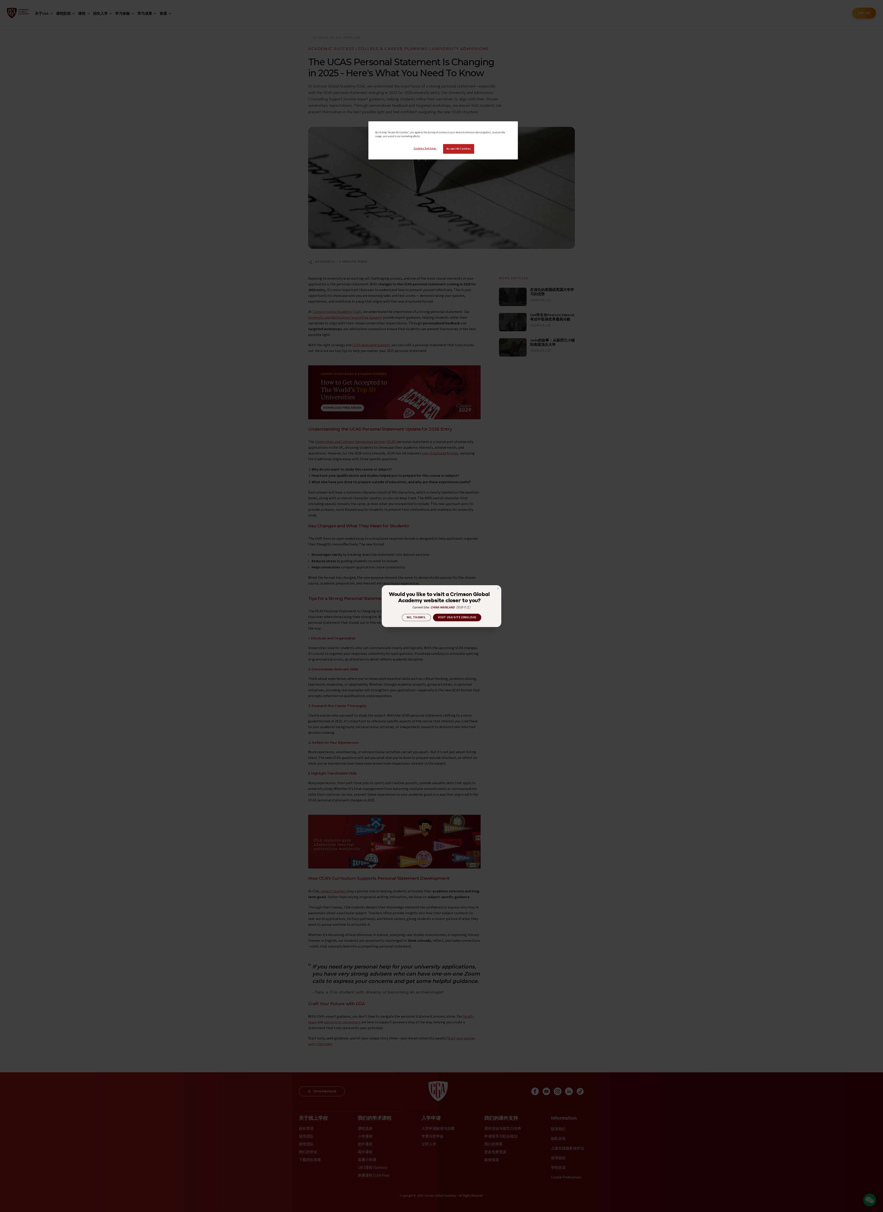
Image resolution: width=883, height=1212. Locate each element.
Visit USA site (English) (457, 617)
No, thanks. (416, 617)
